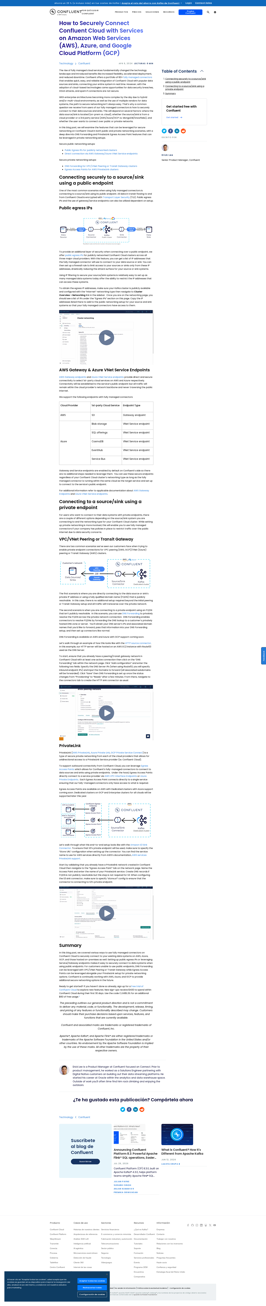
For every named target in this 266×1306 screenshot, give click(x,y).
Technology (66, 63)
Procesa (53, 1253)
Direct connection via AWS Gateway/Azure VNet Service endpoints (101, 153)
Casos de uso (81, 1223)
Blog (158, 1248)
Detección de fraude (82, 1258)
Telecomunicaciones (110, 1244)
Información (163, 1223)
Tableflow (54, 1262)
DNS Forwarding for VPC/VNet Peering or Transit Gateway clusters (101, 166)
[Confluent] (66, 12)
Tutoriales (138, 1244)
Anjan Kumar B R (124, 1189)
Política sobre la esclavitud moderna (152, 1288)
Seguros (104, 1253)
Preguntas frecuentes (166, 1258)
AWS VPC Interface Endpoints (121, 776)
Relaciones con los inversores (170, 1244)
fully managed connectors (137, 77)
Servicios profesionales (144, 1258)
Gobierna (54, 1258)
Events (137, 1262)
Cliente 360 (79, 1262)
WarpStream (55, 1239)
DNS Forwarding (131, 613)
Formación (138, 1253)
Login (189, 3)
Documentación (141, 1239)
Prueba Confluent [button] (190, 12)
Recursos (139, 1223)
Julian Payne (121, 1181)
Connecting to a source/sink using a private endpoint (184, 88)
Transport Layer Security (116, 197)
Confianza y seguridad (166, 1267)
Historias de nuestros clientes (86, 1229)
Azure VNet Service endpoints (107, 377)
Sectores (106, 1223)
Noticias (160, 1253)
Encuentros (139, 1272)
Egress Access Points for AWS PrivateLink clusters (91, 169)
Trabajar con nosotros (166, 1239)
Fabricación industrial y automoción (116, 1239)
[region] (57, 1286)
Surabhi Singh (122, 1185)
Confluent (84, 63)
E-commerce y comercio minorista (116, 1234)
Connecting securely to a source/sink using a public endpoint (185, 80)
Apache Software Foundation (145, 1295)
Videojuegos (106, 1262)
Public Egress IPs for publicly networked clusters (91, 150)
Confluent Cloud (57, 1229)
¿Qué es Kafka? (141, 1229)
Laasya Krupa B (170, 1164)
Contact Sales (203, 3)
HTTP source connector (138, 643)
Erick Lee (167, 155)
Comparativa (139, 1277)
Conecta (53, 1248)
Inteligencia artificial (82, 1244)
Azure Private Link (100, 752)
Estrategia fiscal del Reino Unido (171, 1272)
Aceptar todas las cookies (92, 1281)
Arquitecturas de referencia (85, 1234)
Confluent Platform (58, 1234)
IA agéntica (78, 1248)
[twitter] (164, 130)
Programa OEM (141, 1267)
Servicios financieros (110, 1229)
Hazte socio (162, 1262)
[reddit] (183, 130)
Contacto (160, 1234)
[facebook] (170, 130)
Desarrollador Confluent (144, 1234)
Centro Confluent (57, 1267)
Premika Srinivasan (126, 1192)
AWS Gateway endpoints (72, 377)
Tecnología (106, 1258)
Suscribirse (85, 1161)
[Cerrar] (107, 1274)
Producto (55, 1223)
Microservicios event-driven (86, 1253)
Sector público (107, 1248)
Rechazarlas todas (92, 1287)
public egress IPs (74, 255)
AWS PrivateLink (81, 752)
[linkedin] (176, 130)
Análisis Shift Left (81, 1239)
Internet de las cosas (83, 1267)
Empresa (160, 1229)
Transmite (54, 1244)
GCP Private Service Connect (127, 752)
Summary (170, 93)
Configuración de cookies (180, 1288)
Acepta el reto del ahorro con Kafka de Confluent (151, 3)
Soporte (137, 1248)
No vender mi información (125, 1288)
